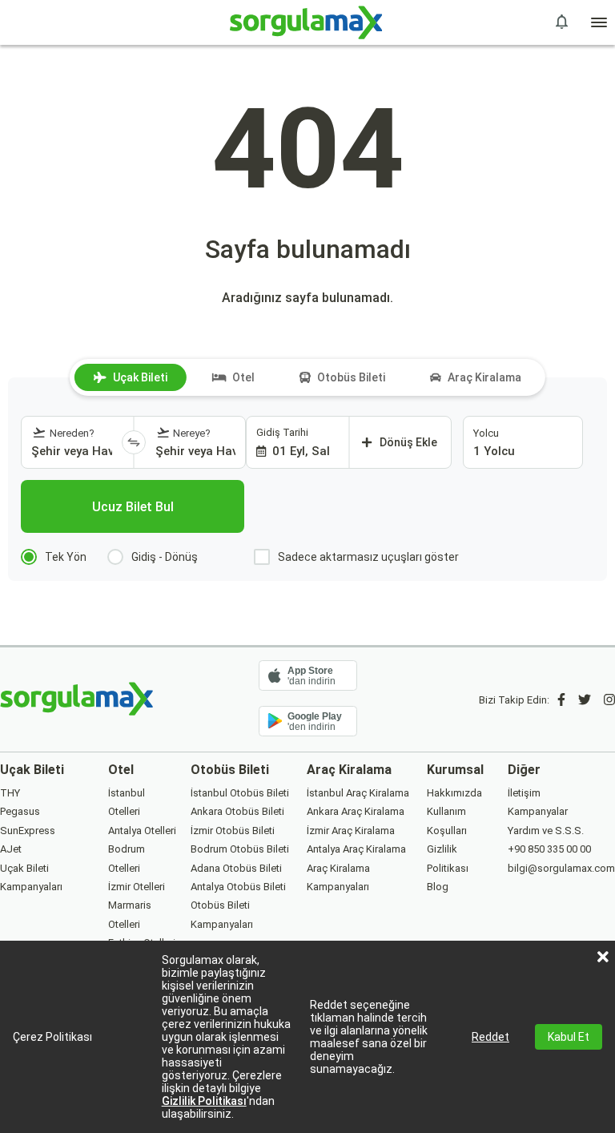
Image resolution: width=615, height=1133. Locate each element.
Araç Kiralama (484, 377)
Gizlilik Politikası (204, 1101)
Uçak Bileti (140, 377)
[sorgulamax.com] (308, 22)
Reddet (490, 1036)
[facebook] (561, 700)
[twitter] (584, 700)
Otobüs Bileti (351, 377)
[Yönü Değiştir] (134, 442)
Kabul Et (568, 1036)
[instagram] (609, 700)
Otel (243, 377)
